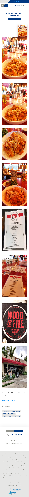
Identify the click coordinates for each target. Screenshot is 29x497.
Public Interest (6, 411)
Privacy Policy (14, 483)
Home (13, 2)
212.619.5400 (15, 5)
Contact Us (19, 2)
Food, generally (16, 411)
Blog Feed (21, 483)
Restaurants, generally (9, 414)
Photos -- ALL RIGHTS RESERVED (11, 416)
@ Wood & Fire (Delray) (8, 401)
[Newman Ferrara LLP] (4, 5)
